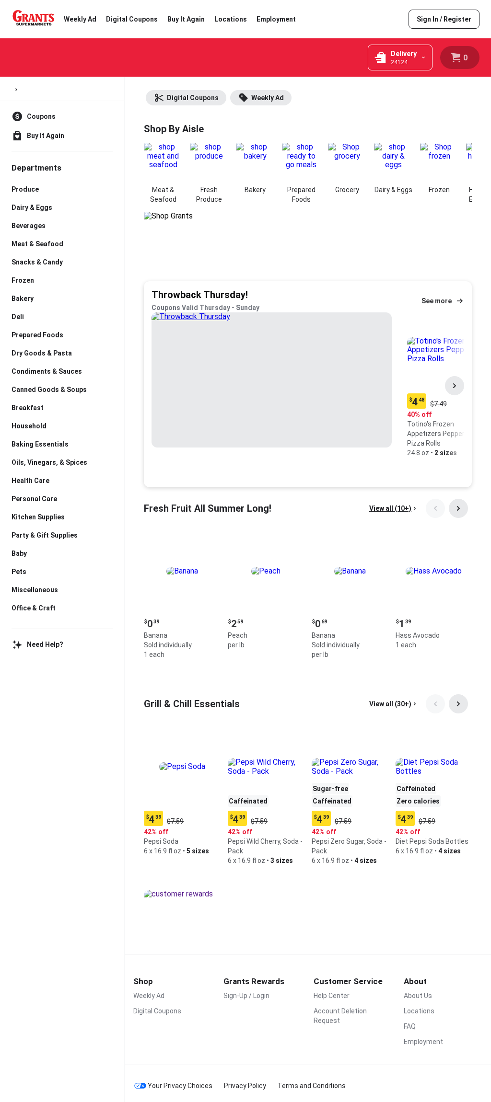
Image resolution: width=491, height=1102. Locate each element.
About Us (418, 995)
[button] (182, 597)
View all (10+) (390, 508)
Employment (276, 19)
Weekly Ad (80, 19)
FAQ (410, 1026)
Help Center (332, 995)
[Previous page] (435, 508)
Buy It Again (186, 19)
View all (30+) (390, 704)
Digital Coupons (132, 19)
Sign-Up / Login (246, 995)
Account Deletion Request (340, 1015)
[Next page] (454, 385)
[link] (444, 19)
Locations (230, 19)
